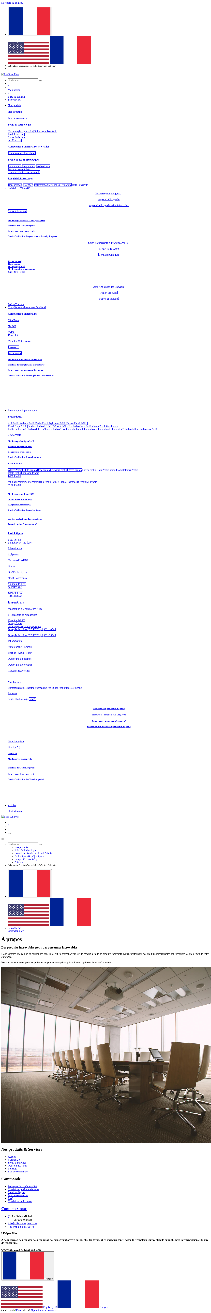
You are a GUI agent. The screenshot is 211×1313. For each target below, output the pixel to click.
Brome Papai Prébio (76, 423)
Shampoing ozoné (16, 266)
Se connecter (14, 99)
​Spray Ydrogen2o (17, 211)
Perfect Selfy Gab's (109, 248)
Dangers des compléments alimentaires (26, 370)
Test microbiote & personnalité (24, 172)
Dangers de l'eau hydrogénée (21, 231)
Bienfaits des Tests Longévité (21, 767)
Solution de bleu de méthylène (17, 585)
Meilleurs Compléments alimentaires (25, 359)
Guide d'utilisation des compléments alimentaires (31, 375)
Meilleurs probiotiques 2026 (21, 494)
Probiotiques (28, 166)
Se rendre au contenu (12, 2)
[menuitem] (29, 62)
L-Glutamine (14, 353)
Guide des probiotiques (20, 169)
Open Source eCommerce (44, 1310)
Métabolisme (55, 184)
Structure (66, 184)
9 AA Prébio (14, 434)
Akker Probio (15, 470)
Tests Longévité (16, 741)
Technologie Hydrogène (20, 131)
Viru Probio (14, 484)
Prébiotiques (14, 166)
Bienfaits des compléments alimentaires (26, 365)
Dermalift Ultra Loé (109, 254)
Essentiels (28, 184)
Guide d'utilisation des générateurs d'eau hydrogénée (32, 236)
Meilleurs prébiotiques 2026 (21, 441)
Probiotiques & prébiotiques (23, 159)
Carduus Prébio (36, 426)
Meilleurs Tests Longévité (20, 759)
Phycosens (13, 347)
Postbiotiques (43, 166)
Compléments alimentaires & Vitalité (28, 146)
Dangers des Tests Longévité (21, 774)
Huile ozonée (14, 264)
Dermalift (13, 335)
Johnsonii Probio (30, 473)
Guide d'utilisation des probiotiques (24, 510)
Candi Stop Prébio (17, 426)
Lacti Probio (14, 475)
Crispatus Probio (58, 470)
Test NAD (12, 753)
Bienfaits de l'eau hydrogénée (21, 225)
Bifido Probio (30, 470)
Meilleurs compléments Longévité (109, 708)
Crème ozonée (14, 261)
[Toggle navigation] (9, 833)
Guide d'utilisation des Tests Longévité (26, 779)
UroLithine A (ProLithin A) (15, 594)
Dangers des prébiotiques (19, 452)
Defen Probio (75, 470)
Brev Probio (43, 470)
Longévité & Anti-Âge (20, 178)
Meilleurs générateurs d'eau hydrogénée (26, 220)
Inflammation (41, 184)
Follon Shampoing (109, 298)
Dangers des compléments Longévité (109, 721)
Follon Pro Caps (108, 292)
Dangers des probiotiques (19, 504)
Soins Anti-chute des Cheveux (17, 139)
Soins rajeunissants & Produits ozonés (108, 242)
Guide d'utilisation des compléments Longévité (109, 726)
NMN (32, 699)
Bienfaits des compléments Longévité (109, 714)
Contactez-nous (16, 811)
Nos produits (15, 111)
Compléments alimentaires (21, 153)
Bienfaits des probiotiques (20, 499)
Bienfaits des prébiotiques (20, 446)
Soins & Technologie (19, 124)
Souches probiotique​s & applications (25, 519)
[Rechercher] (40, 80)
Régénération (15, 184)
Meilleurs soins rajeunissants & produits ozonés (21, 270)
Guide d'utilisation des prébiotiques (24, 457)
